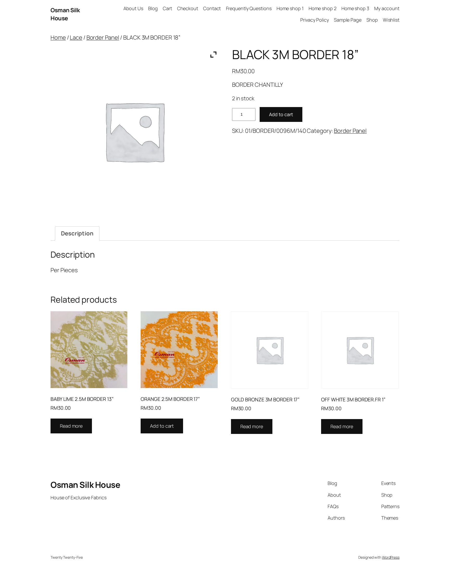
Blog (153, 8)
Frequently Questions (249, 8)
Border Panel (102, 37)
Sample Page (347, 20)
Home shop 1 (290, 8)
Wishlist (391, 20)
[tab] (77, 233)
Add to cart (281, 114)
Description (77, 233)
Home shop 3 (355, 8)
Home (58, 37)
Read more (71, 426)
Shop (372, 20)
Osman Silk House (65, 14)
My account (386, 8)
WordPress (390, 557)
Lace (76, 37)
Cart (167, 8)
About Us (133, 8)
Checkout (187, 8)
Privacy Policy (314, 20)
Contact (212, 8)
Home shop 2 (322, 8)
